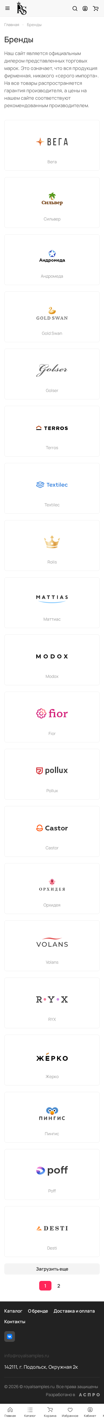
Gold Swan (52, 333)
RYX (52, 1019)
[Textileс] (52, 484)
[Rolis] (52, 542)
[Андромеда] (52, 256)
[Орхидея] (52, 885)
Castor (52, 848)
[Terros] (52, 427)
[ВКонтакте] (9, 1336)
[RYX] (52, 999)
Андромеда (52, 276)
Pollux (52, 790)
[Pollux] (52, 770)
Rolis (52, 562)
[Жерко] (52, 1056)
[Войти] (85, 8)
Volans (52, 962)
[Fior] (52, 713)
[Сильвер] (52, 199)
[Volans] (52, 942)
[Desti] (52, 1228)
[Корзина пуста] (95, 8)
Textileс (52, 505)
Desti (52, 1248)
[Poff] (52, 1170)
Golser (52, 390)
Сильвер (52, 219)
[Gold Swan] (52, 313)
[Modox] (52, 656)
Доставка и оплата (74, 1311)
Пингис (52, 1134)
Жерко (52, 1076)
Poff (52, 1191)
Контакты (14, 1321)
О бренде (38, 1311)
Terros (52, 447)
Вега (52, 162)
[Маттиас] (52, 599)
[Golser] (52, 370)
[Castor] (52, 827)
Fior (52, 733)
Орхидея (52, 905)
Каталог (13, 1311)
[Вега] (52, 141)
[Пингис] (52, 1113)
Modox (52, 676)
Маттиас (52, 619)
